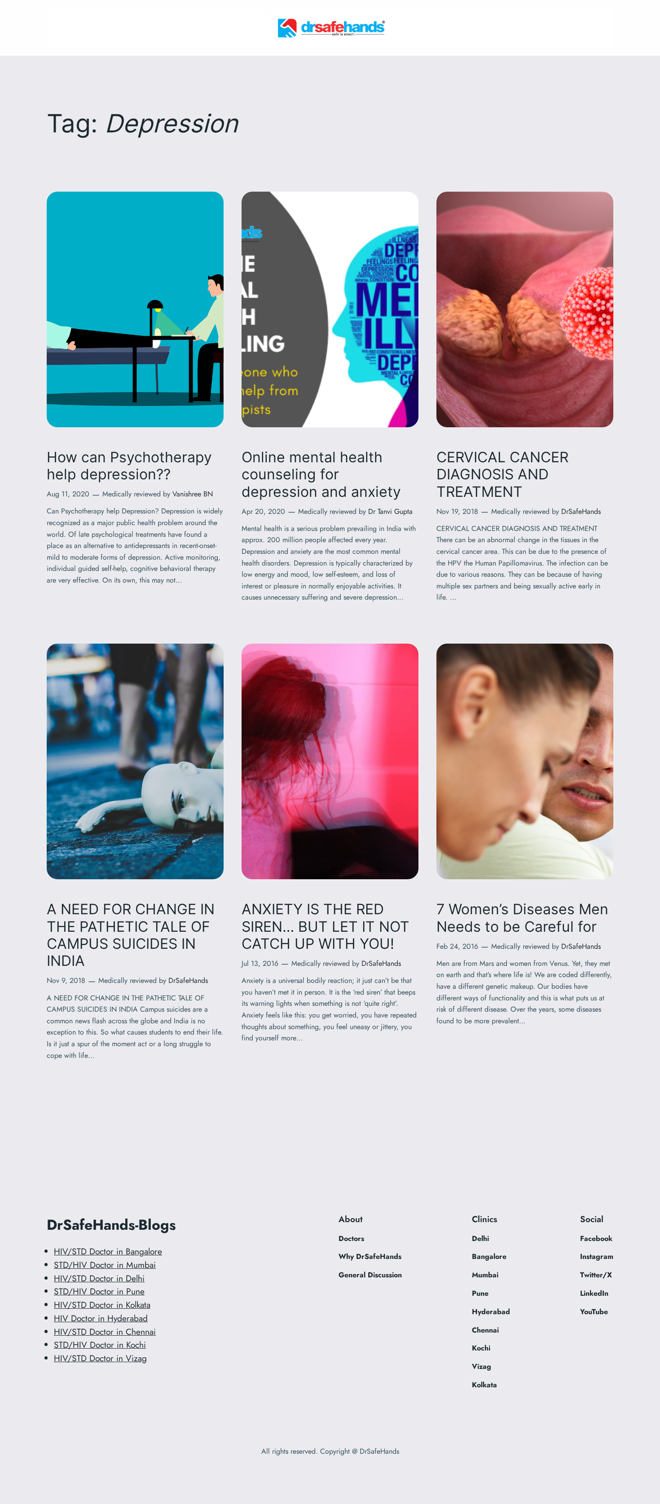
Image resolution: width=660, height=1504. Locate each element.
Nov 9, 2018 (66, 980)
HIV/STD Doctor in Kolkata (102, 1304)
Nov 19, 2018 (457, 511)
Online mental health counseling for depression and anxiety (321, 474)
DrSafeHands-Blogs (111, 1225)
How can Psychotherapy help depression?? (129, 466)
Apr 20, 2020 (263, 511)
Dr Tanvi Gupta (390, 511)
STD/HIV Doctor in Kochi (100, 1344)
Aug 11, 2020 (68, 494)
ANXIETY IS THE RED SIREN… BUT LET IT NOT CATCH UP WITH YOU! (325, 926)
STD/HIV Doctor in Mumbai (105, 1264)
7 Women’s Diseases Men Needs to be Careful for (522, 918)
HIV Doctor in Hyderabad (101, 1318)
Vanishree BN (192, 494)
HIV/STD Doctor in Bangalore (108, 1251)
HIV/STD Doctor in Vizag (100, 1358)
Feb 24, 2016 (457, 946)
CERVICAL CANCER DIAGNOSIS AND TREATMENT (502, 474)
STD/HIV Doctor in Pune (99, 1291)
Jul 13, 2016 (260, 963)
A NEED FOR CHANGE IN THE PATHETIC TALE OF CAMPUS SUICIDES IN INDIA (131, 935)
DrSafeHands (581, 511)
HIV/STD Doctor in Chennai (105, 1331)
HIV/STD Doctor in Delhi (99, 1278)
